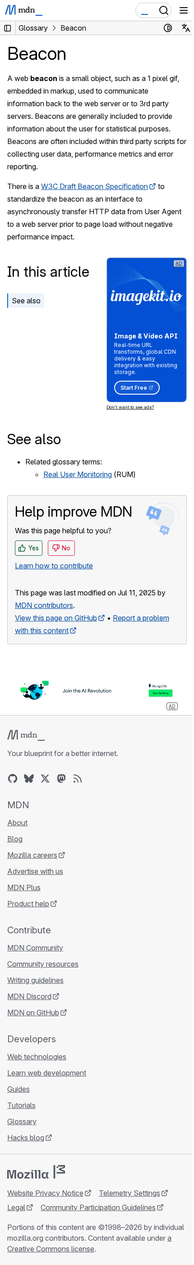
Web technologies (36, 1056)
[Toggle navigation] (183, 10)
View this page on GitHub (56, 617)
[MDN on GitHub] (12, 778)
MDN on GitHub (33, 1012)
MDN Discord (29, 996)
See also (26, 300)
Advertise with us (35, 871)
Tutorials (21, 1105)
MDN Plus (24, 887)
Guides (18, 1089)
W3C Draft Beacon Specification (94, 186)
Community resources (43, 963)
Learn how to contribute (54, 565)
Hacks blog (25, 1137)
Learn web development (46, 1072)
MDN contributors (44, 605)
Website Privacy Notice (45, 1192)
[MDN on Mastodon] (61, 778)
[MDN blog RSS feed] (77, 778)
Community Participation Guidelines (98, 1207)
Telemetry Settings (129, 1192)
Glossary (22, 1121)
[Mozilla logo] (36, 1172)
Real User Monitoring (77, 474)
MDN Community (35, 947)
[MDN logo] (26, 735)
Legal (16, 1207)
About (17, 822)
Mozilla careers (32, 855)
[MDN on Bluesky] (28, 778)
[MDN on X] (45, 778)
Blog (15, 838)
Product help (28, 903)
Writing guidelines (35, 980)
